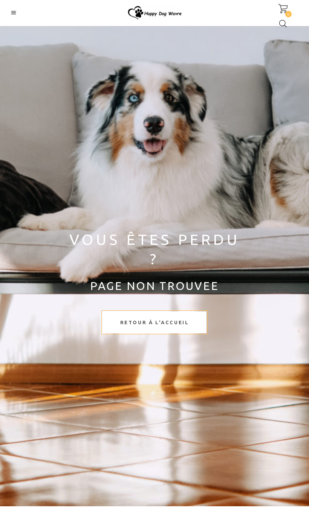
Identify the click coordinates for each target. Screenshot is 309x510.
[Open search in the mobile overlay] (283, 23)
